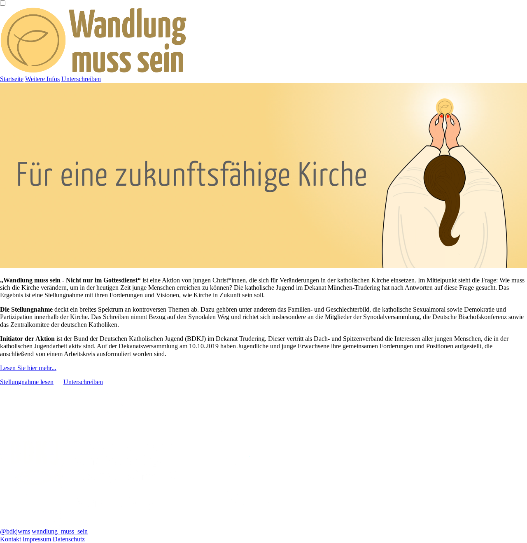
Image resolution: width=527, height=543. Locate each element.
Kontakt (10, 539)
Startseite (11, 78)
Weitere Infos (42, 78)
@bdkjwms (15, 531)
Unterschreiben (81, 78)
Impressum (37, 539)
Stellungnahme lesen (27, 381)
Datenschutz (69, 539)
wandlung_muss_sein (60, 531)
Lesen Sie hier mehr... (28, 367)
